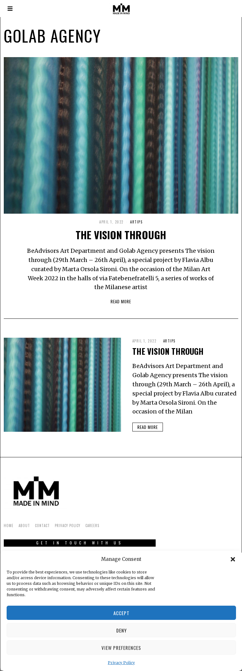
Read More (121, 301)
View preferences (121, 647)
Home (9, 525)
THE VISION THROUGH (121, 234)
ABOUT (24, 525)
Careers (92, 525)
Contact (42, 525)
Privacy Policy (121, 662)
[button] (233, 559)
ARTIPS (136, 221)
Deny (121, 630)
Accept (121, 612)
